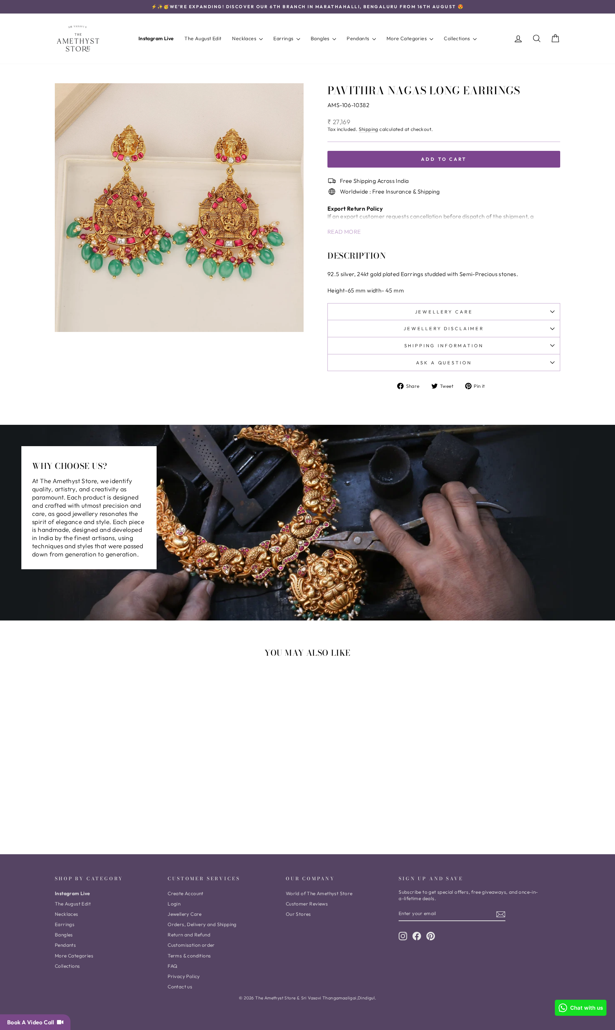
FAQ (172, 966)
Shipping (368, 129)
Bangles (321, 38)
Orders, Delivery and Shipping (202, 924)
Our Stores (298, 914)
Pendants (358, 38)
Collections (457, 38)
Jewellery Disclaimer (444, 328)
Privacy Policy (184, 976)
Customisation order (191, 945)
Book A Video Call (32, 1022)
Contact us (180, 986)
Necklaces (244, 38)
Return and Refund (189, 934)
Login (174, 903)
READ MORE (344, 231)
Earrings (284, 38)
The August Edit (202, 38)
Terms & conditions (189, 955)
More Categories (407, 38)
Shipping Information (444, 345)
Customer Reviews (307, 903)
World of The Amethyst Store (319, 893)
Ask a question (444, 362)
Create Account (186, 893)
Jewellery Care (444, 312)
